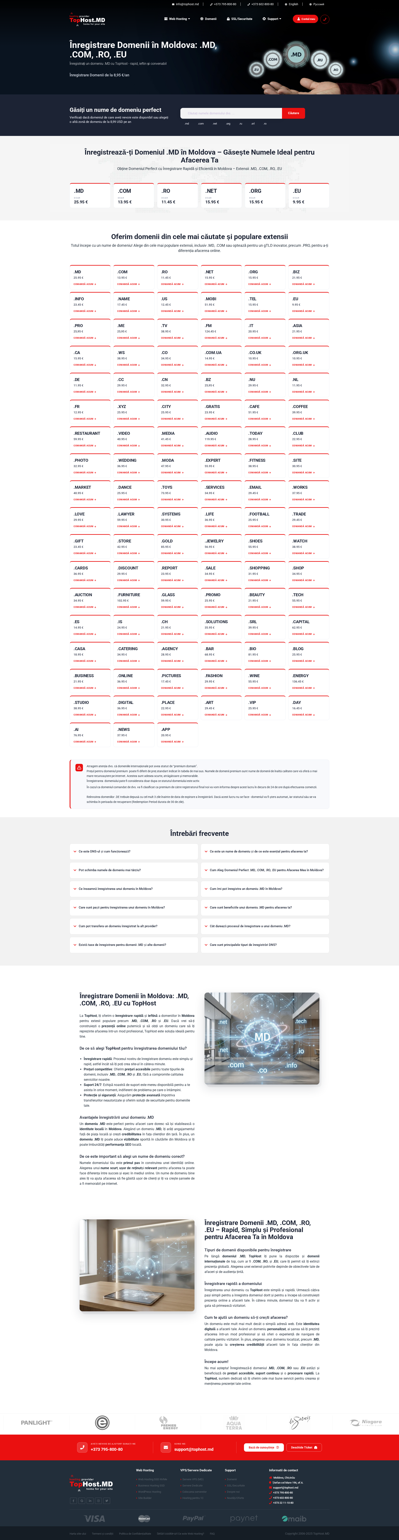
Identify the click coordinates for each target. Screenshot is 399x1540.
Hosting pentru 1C (192, 1498)
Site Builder (144, 1498)
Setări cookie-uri (167, 1533)
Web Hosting (178, 19)
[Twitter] (107, 1500)
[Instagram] (98, 1500)
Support (272, 19)
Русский (318, 4)
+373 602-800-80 (262, 4)
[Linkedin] (90, 1500)
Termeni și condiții (102, 1533)
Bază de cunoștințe (261, 1447)
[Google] (82, 1500)
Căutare (293, 113)
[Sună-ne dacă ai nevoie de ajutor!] (324, 19)
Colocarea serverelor (194, 1491)
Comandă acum (83, 284)
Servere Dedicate (192, 1485)
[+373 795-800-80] (82, 1447)
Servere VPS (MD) (193, 1479)
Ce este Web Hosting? (191, 1533)
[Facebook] (73, 1500)
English (293, 4)
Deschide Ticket (301, 1447)
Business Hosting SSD (151, 1485)
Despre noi (233, 1491)
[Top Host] (87, 18)
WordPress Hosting (149, 1491)
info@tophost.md (187, 4)
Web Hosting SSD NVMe (152, 1479)
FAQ (212, 1533)
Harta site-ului (78, 1533)
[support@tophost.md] (166, 1447)
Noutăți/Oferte (235, 1498)
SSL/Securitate (241, 19)
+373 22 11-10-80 (282, 1502)
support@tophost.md (193, 1449)
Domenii (211, 19)
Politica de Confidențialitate (135, 1533)
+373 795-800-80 (224, 4)
